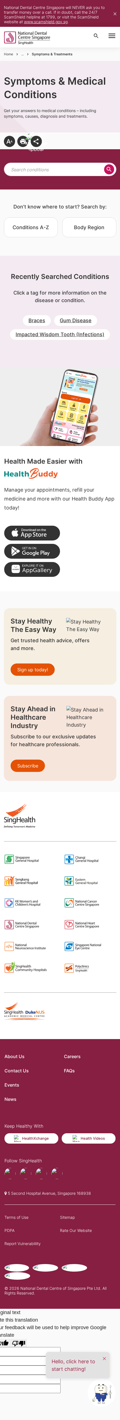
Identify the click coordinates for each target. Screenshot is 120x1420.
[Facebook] (10, 1173)
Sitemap (67, 1217)
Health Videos (93, 1138)
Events (11, 1085)
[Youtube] (25, 1173)
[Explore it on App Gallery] (32, 569)
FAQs (69, 1070)
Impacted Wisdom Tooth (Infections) (60, 334)
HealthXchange (35, 1138)
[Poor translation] (18, 1343)
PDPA (9, 1230)
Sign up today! (32, 669)
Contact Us (16, 1070)
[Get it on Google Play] (32, 551)
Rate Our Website (76, 1230)
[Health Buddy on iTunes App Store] (32, 533)
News (10, 1099)
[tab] (31, 227)
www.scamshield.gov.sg (46, 21)
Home (8, 54)
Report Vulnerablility (22, 1243)
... (22, 54)
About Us (14, 1056)
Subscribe (27, 766)
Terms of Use (16, 1217)
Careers (72, 1056)
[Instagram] (41, 1173)
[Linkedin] (57, 1173)
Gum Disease (76, 320)
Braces (36, 320)
